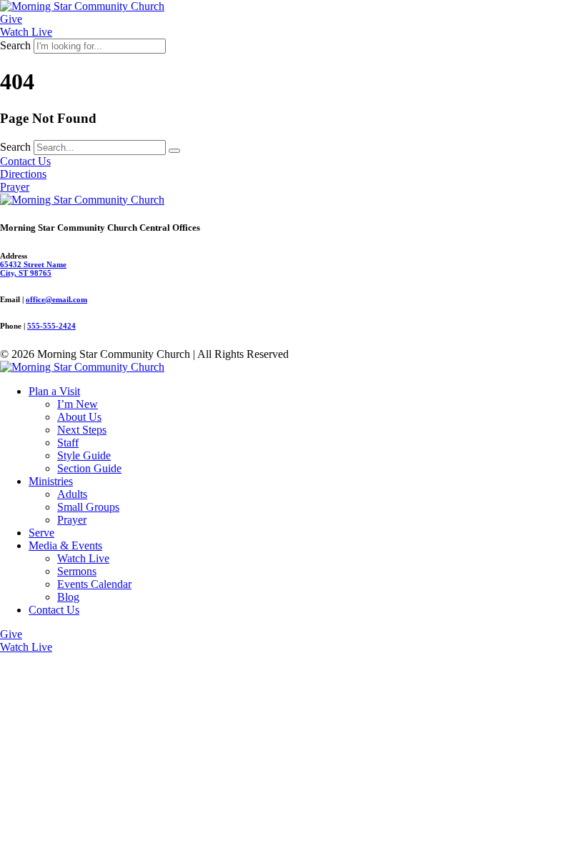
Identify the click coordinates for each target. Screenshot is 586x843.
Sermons (76, 571)
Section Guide (89, 468)
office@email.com (56, 299)
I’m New (77, 404)
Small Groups (88, 507)
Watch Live (83, 558)
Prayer (71, 520)
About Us (79, 417)
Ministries (51, 481)
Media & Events (65, 545)
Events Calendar (94, 584)
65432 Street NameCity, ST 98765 (33, 268)
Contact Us (54, 610)
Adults (72, 494)
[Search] (174, 151)
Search (15, 45)
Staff (68, 443)
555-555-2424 (51, 325)
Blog (68, 597)
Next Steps (81, 430)
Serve (41, 533)
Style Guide (84, 455)
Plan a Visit (54, 391)
